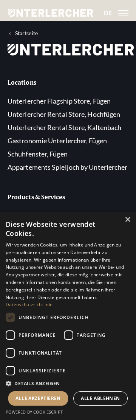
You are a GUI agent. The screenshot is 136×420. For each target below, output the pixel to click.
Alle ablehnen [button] (100, 398)
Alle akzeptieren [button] (37, 398)
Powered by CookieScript (34, 412)
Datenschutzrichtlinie (29, 304)
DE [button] (108, 12)
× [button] (127, 220)
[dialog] (68, 316)
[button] (68, 384)
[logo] (51, 13)
